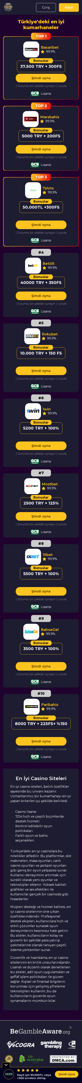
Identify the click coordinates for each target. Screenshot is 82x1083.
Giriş (46, 7)
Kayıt (69, 7)
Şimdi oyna (41, 78)
